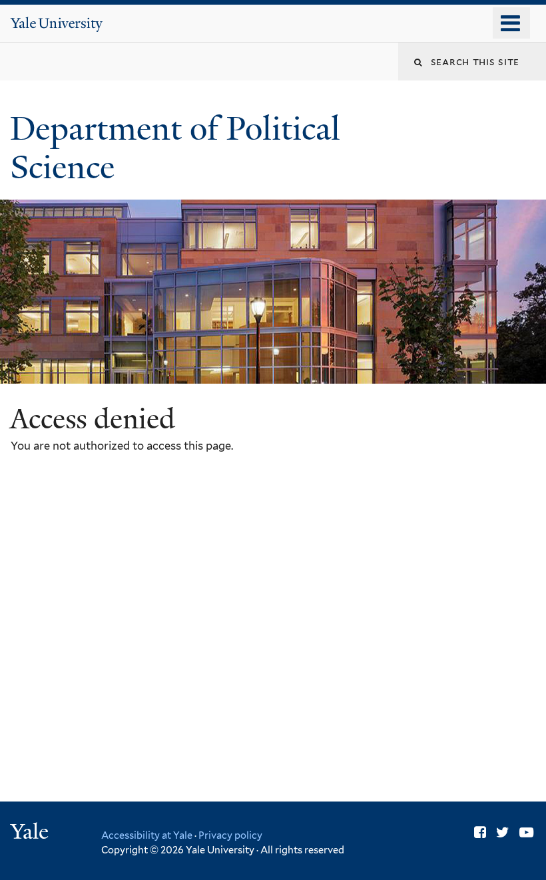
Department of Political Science (175, 148)
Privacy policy (230, 835)
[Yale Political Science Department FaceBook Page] (480, 832)
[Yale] (31, 833)
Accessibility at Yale (146, 835)
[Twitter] (502, 832)
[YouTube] (526, 832)
